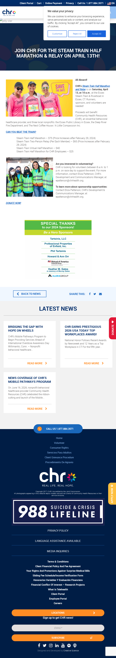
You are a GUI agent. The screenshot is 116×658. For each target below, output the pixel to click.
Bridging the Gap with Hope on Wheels (25, 328)
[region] (77, 23)
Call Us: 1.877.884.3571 (90, 3)
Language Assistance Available (58, 541)
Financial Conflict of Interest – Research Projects (58, 584)
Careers (58, 603)
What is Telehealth (58, 589)
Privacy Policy (58, 530)
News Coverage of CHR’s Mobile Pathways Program (29, 380)
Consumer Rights (59, 447)
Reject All (77, 33)
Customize (57, 33)
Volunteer (59, 443)
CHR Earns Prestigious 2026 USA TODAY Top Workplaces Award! (83, 330)
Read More (34, 363)
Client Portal (26, 3)
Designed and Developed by (58, 650)
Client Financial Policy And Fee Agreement (58, 566)
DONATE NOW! (13, 203)
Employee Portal (58, 598)
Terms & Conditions (58, 561)
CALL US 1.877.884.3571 (60, 428)
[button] (110, 12)
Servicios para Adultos (59, 452)
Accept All (96, 33)
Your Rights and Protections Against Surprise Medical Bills (58, 570)
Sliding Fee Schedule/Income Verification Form (58, 575)
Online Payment (53, 3)
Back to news (31, 294)
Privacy (70, 3)
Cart (39, 3)
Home (59, 438)
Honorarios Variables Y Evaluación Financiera (58, 580)
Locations (58, 612)
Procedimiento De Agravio (59, 462)
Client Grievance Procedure (59, 457)
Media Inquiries (58, 551)
